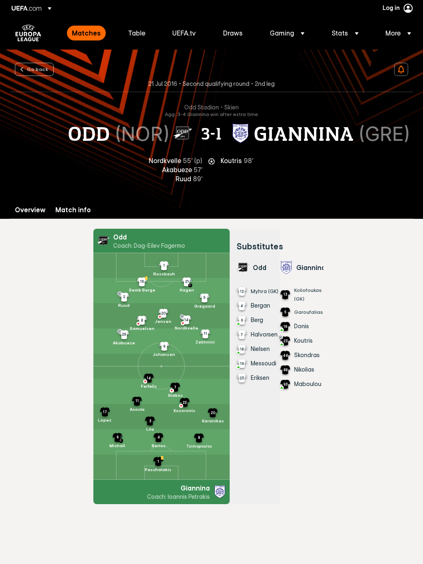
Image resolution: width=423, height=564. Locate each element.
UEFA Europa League (28, 33)
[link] (86, 33)
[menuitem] (90, 33)
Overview (30, 209)
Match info (73, 209)
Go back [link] (37, 69)
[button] (287, 33)
